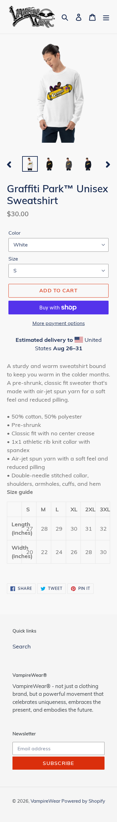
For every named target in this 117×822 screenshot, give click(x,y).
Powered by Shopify (83, 801)
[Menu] (106, 16)
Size (13, 259)
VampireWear (46, 801)
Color (14, 233)
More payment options (58, 323)
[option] (30, 164)
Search (21, 646)
